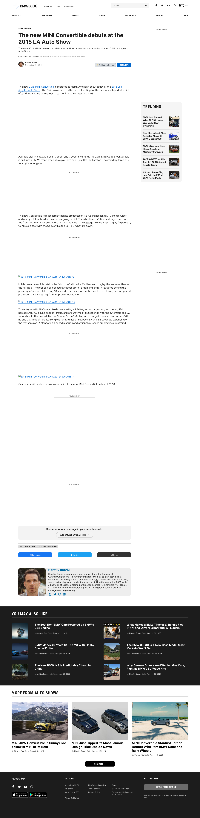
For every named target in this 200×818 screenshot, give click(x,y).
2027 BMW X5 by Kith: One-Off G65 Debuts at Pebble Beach (154, 162)
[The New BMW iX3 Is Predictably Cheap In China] (20, 665)
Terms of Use (94, 789)
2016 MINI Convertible (41, 86)
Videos (102, 15)
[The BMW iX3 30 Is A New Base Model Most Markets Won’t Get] (112, 644)
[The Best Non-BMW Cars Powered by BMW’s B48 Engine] (20, 624)
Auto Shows (24, 28)
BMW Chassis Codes (97, 785)
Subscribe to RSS (72, 792)
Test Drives (46, 15)
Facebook (36, 555)
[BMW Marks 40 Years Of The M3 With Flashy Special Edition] (20, 644)
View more (99, 764)
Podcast (160, 15)
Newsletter (69, 6)
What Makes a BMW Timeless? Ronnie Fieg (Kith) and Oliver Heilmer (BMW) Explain (155, 626)
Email (115, 555)
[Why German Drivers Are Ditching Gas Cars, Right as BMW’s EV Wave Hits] (112, 665)
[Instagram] (174, 5)
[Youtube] (168, 5)
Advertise (48, 6)
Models (15, 15)
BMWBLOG (22, 56)
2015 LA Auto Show (27, 547)
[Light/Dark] (181, 5)
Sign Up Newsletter (120, 789)
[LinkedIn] (64, 594)
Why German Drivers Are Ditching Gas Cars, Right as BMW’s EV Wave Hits (156, 667)
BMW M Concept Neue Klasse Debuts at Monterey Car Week (154, 149)
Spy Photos (130, 15)
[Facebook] (156, 5)
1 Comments (124, 65)
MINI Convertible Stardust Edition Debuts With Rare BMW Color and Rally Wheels (157, 747)
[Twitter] (162, 5)
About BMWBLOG (72, 785)
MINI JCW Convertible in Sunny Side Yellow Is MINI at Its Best (39, 745)
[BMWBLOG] (34, 779)
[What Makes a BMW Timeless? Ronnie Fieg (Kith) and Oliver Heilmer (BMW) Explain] (112, 624)
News (74, 15)
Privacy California (72, 798)
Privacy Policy (94, 792)
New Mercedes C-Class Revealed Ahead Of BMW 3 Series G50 (154, 136)
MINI (186, 15)
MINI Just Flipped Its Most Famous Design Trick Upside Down (98, 745)
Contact (58, 6)
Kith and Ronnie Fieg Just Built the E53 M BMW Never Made (153, 175)
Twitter (76, 555)
